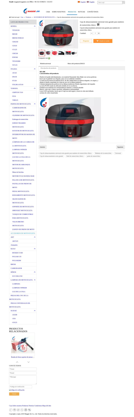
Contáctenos (38, 406)
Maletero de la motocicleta (103, 153)
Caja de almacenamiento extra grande (51, 156)
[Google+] (10, 409)
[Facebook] (14, 409)
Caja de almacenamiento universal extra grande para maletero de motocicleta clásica (66, 153)
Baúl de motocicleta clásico (75, 156)
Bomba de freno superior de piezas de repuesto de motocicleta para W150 (23, 357)
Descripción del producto (48, 68)
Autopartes (14, 245)
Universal (118, 153)
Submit (14, 394)
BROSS (13, 264)
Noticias (31, 406)
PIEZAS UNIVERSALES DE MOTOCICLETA (19, 305)
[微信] (29, 409)
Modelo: (42, 63)
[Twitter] (22, 409)
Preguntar (86, 41)
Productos (25, 406)
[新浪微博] (18, 409)
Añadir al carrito (104, 41)
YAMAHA (14, 88)
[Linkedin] (25, 409)
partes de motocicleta (93, 156)
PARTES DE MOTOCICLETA (21, 104)
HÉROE (13, 272)
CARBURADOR (16, 268)
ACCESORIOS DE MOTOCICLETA (23, 233)
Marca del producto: (74, 63)
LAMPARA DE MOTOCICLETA (22, 280)
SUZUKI (14, 311)
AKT (12, 237)
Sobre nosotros (17, 406)
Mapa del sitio (46, 406)
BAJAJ (13, 249)
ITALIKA (14, 69)
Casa (10, 406)
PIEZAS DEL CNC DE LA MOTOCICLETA (18, 297)
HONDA (14, 26)
